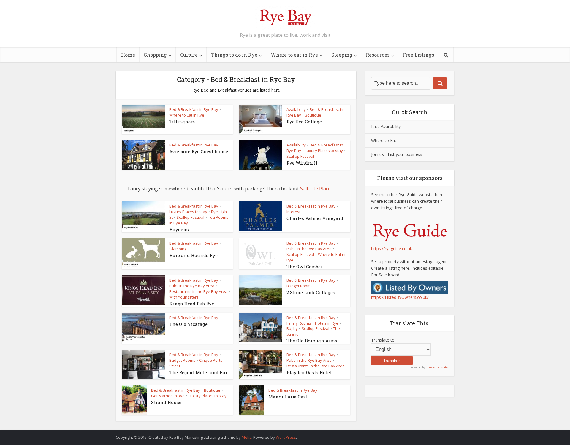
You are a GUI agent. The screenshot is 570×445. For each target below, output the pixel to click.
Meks (246, 437)
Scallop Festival (300, 156)
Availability (296, 109)
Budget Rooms (299, 285)
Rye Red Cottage (304, 122)
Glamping (177, 248)
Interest (293, 211)
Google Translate (437, 367)
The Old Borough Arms (311, 341)
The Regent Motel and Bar (198, 372)
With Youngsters (184, 297)
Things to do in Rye (234, 55)
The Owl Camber (304, 266)
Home (128, 55)
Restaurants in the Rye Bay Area (198, 291)
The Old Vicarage (188, 324)
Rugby (292, 328)
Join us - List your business (396, 154)
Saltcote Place (315, 188)
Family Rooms (298, 323)
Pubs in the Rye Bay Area (309, 248)
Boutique (313, 115)
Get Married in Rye (168, 395)
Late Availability (386, 126)
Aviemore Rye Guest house (198, 151)
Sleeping (341, 55)
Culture (189, 55)
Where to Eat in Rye (186, 115)
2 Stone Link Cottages (310, 292)
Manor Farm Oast (288, 397)
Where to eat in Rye (294, 55)
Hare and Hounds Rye (193, 255)
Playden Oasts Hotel (309, 372)
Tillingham (182, 122)
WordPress (286, 437)
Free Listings (418, 55)
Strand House (166, 402)
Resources (378, 55)
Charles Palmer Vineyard (314, 218)
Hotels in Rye (326, 323)
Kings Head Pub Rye (191, 304)
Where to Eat (383, 140)
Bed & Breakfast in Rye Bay (193, 109)
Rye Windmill (301, 163)
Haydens (179, 229)
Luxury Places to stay (324, 150)
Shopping (155, 55)
